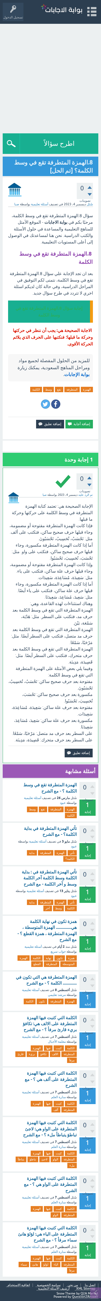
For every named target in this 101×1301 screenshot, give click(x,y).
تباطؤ (33, 1159)
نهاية (48, 958)
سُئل (90, 204)
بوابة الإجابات (77, 374)
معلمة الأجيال (57, 1042)
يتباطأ (21, 1159)
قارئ (20, 1054)
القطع (37, 964)
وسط (48, 389)
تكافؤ (43, 1054)
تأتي (72, 852)
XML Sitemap (85, 1288)
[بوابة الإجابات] (61, 9)
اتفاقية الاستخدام (19, 1285)
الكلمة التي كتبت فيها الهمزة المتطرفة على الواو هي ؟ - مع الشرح (50, 1184)
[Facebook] (55, 404)
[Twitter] (45, 404)
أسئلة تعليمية (39, 204)
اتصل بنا (90, 1285)
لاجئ (44, 1159)
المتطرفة (72, 389)
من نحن (73, 1285)
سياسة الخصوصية (49, 1285)
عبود (63, 803)
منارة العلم (58, 1097)
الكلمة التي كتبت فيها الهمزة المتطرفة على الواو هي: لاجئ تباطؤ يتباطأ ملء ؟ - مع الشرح (50, 1128)
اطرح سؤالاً (59, 143)
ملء (72, 1165)
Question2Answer (85, 1297)
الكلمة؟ (70, 858)
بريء (32, 1054)
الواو (55, 1159)
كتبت (59, 1048)
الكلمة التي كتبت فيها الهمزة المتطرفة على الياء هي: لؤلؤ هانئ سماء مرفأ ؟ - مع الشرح (47, 1234)
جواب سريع (58, 951)
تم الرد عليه (85, 494)
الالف (55, 1054)
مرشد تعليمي (57, 995)
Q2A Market (89, 1293)
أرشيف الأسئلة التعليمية (53, 1288)
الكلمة (36, 389)
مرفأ (72, 1060)
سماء (24, 1264)
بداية (32, 852)
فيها (48, 1048)
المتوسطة (68, 964)
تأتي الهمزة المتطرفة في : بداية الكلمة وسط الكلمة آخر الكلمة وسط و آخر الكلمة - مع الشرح (49, 878)
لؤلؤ (45, 1264)
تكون (60, 958)
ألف (56, 1109)
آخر (48, 908)
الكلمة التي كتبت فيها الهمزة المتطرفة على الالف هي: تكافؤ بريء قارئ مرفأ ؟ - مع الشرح (50, 1023)
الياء (56, 1264)
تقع (59, 389)
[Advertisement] (50, 77)
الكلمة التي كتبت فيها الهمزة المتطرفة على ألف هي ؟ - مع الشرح (51, 1079)
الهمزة (87, 389)
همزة (71, 958)
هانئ (35, 1264)
